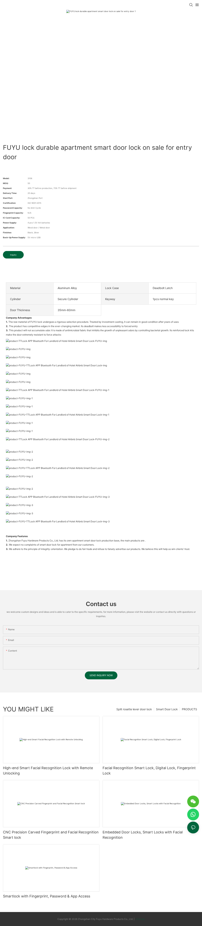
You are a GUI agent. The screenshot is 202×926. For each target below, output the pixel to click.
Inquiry (13, 255)
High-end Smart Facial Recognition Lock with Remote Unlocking (48, 770)
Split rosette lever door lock (134, 709)
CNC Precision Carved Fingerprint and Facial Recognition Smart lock (51, 835)
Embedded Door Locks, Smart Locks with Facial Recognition (143, 835)
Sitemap (140, 919)
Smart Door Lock (167, 709)
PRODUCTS (189, 709)
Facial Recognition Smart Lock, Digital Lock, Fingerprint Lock (149, 770)
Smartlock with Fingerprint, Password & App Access (46, 896)
